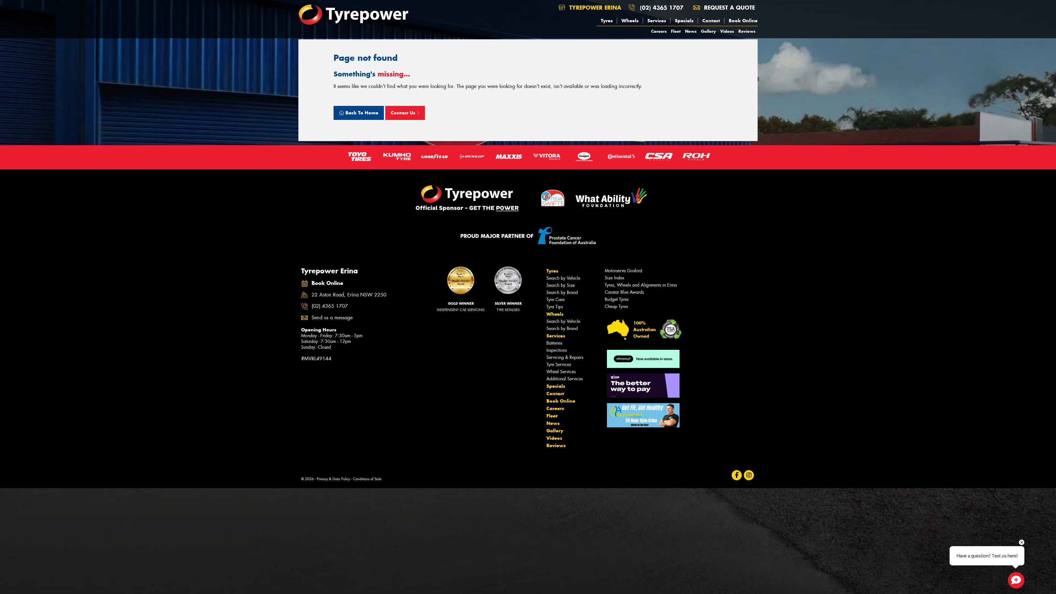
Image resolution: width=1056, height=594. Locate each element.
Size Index (614, 278)
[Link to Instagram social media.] (749, 475)
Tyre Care (555, 299)
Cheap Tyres (616, 306)
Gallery (708, 31)
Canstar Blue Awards (624, 292)
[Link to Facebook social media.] (737, 475)
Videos (727, 31)
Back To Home (361, 113)
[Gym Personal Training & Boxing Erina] (643, 415)
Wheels (630, 21)
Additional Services (564, 379)
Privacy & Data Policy (333, 479)
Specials (684, 21)
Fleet (676, 31)
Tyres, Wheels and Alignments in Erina (641, 285)
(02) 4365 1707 (661, 7)
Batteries (554, 343)
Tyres (607, 21)
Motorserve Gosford (623, 271)
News (691, 31)
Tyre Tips (554, 307)
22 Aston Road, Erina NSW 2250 (349, 295)
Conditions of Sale (367, 479)
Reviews (746, 31)
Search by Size (560, 285)
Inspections (556, 350)
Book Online (743, 21)
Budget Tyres (616, 299)
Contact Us (404, 113)
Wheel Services (561, 372)
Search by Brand (562, 292)
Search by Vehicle (563, 278)
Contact (711, 21)
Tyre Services (558, 364)
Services (656, 21)
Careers (659, 31)
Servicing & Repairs (564, 357)
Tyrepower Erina (594, 7)
